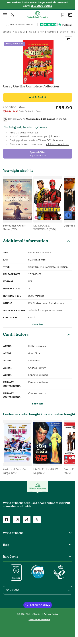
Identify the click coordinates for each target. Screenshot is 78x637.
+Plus (57, 136)
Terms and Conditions (39, 619)
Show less (37, 324)
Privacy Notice (51, 614)
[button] (5, 15)
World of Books (33, 614)
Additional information (25, 241)
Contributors (16, 335)
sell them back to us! (57, 144)
